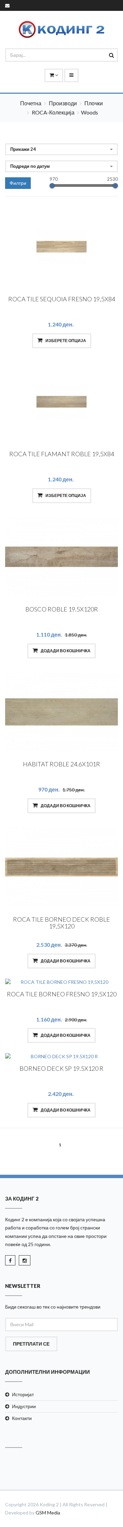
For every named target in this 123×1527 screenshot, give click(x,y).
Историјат (23, 1394)
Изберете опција (65, 340)
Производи (63, 103)
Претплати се (31, 1344)
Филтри (18, 183)
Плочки (93, 103)
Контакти (22, 1418)
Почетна (30, 103)
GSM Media (48, 1512)
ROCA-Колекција (53, 112)
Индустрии (24, 1406)
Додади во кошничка (65, 650)
